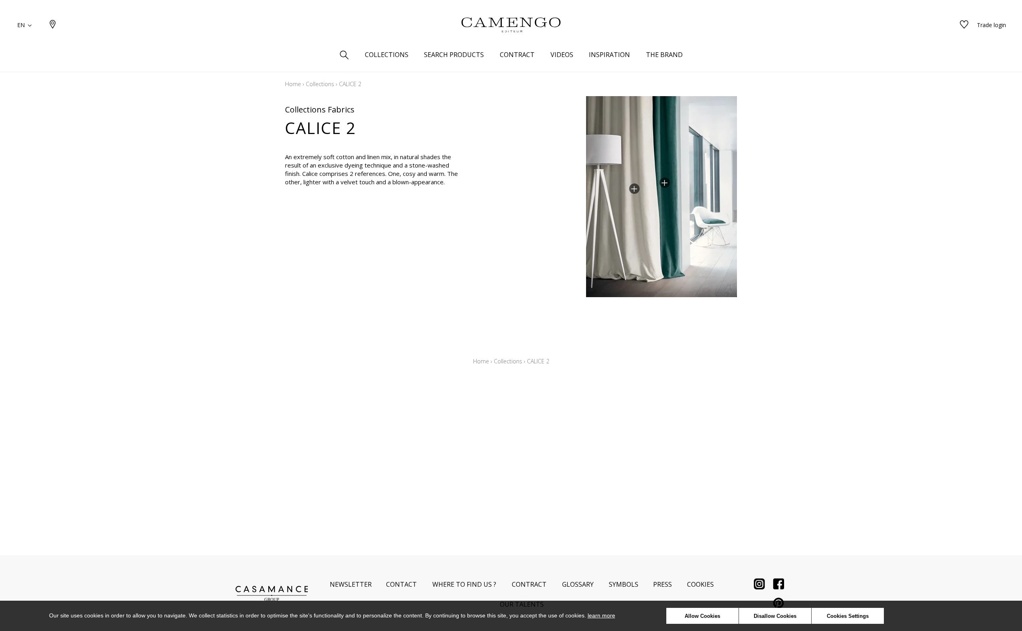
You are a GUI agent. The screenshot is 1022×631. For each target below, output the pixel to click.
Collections (320, 84)
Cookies (700, 584)
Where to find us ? (464, 584)
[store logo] (511, 25)
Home (293, 84)
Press (662, 584)
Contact (401, 584)
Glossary (578, 584)
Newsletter (351, 584)
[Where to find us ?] (52, 25)
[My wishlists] (964, 25)
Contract (529, 584)
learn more (601, 615)
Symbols (623, 584)
